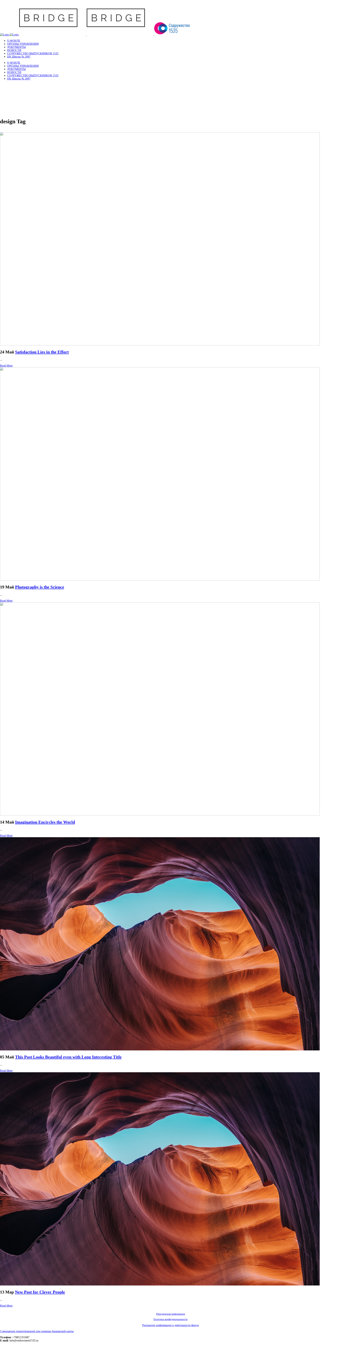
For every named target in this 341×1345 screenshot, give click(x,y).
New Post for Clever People (40, 1292)
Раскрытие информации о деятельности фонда (170, 1325)
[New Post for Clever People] (160, 1284)
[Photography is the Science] (160, 579)
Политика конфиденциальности (170, 1319)
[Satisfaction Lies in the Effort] (160, 344)
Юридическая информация (170, 1314)
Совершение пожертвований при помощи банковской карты (37, 1331)
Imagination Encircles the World (45, 822)
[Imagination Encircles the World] (160, 814)
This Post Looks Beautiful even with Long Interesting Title (68, 1057)
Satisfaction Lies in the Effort (42, 352)
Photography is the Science (39, 587)
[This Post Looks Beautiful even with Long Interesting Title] (160, 1049)
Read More (6, 365)
